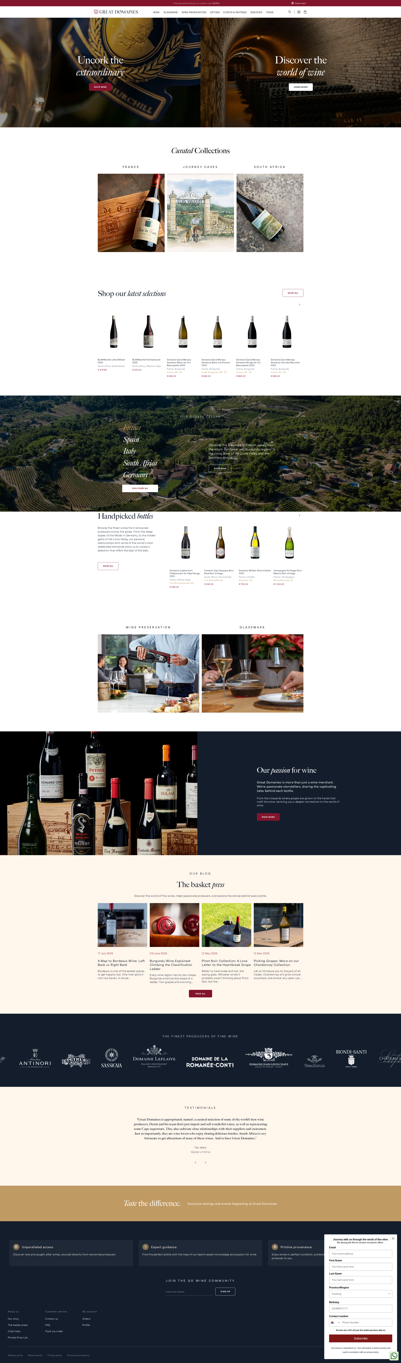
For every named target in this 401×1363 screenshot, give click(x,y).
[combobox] (360, 1294)
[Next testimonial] (205, 1163)
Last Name (335, 1273)
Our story (13, 1318)
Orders (86, 1318)
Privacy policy (55, 1355)
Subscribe (361, 1338)
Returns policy (35, 1355)
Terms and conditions (78, 1355)
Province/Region (339, 1287)
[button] (156, 12)
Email (332, 1247)
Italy (129, 451)
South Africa (140, 463)
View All (131, 241)
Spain (131, 439)
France (132, 427)
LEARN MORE (301, 87)
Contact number (338, 1316)
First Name (335, 1260)
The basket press (18, 1325)
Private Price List (18, 1337)
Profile (86, 1325)
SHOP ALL (293, 293)
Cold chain (14, 1331)
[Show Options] (389, 1294)
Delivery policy (15, 1355)
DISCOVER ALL (140, 488)
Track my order (54, 1331)
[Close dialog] (393, 1238)
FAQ (47, 1325)
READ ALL (200, 993)
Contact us (51, 1318)
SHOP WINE (100, 87)
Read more (268, 817)
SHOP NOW (220, 468)
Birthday (334, 1302)
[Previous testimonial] (195, 1163)
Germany (135, 475)
